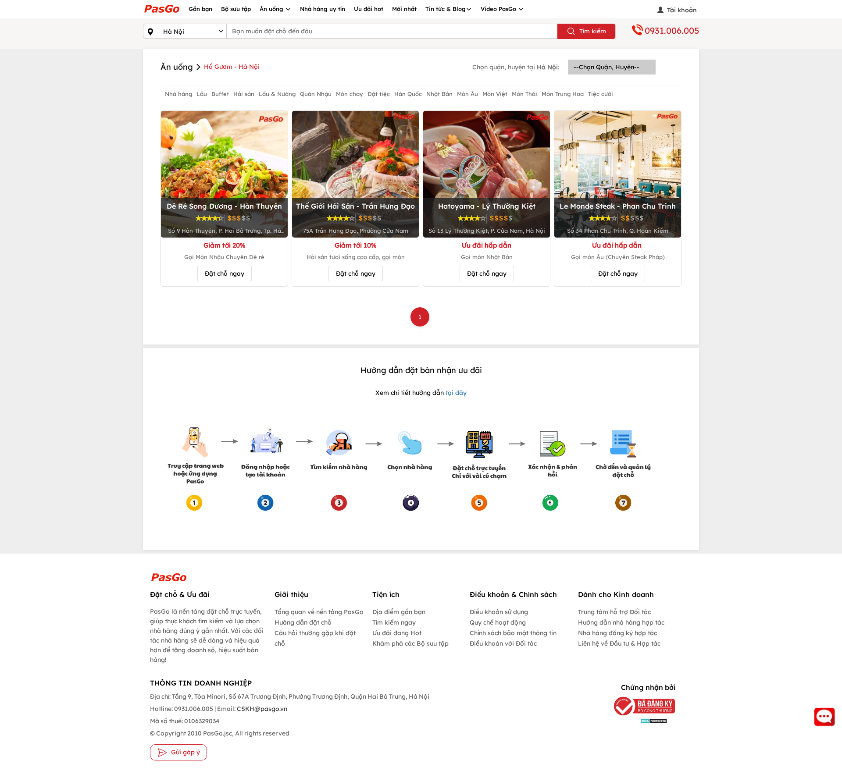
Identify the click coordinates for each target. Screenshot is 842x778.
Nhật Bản (439, 93)
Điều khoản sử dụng (499, 612)
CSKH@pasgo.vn (261, 709)
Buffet (220, 93)
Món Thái (524, 93)
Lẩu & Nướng (277, 93)
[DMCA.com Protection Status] (638, 720)
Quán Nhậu (316, 93)
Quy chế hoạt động (498, 622)
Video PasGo (499, 8)
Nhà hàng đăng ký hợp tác (617, 633)
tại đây (455, 393)
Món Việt (494, 93)
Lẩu (201, 93)
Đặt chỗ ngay (224, 273)
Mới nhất (404, 8)
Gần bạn (200, 8)
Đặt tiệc (378, 93)
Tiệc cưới (600, 93)
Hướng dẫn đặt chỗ (303, 622)
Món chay (349, 93)
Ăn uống (272, 8)
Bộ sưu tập (236, 8)
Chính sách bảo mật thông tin (513, 633)
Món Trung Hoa (563, 93)
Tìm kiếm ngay (394, 622)
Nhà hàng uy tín (322, 8)
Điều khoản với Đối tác (503, 643)
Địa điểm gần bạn (398, 612)
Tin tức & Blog (445, 8)
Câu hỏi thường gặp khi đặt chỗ (315, 638)
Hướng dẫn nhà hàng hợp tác (621, 622)
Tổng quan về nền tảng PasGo (319, 612)
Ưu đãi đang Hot (396, 633)
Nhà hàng (178, 93)
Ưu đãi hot (368, 8)
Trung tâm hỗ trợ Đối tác (614, 612)
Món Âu (467, 93)
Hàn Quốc (408, 93)
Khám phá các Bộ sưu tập (410, 643)
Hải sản (243, 93)
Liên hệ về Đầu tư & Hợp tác (619, 643)
